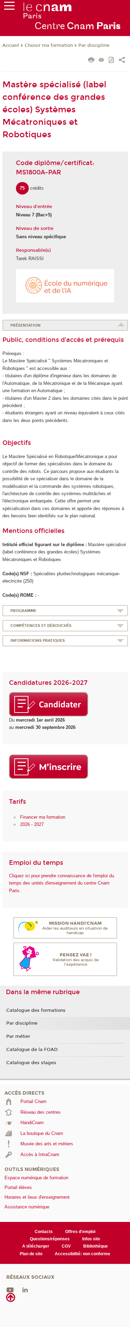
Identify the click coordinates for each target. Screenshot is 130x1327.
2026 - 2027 (32, 824)
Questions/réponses (50, 1238)
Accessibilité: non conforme (82, 1253)
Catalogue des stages (31, 1063)
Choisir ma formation (49, 45)
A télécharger (35, 1246)
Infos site (91, 1238)
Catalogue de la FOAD (32, 1049)
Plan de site (31, 1253)
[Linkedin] (25, 1289)
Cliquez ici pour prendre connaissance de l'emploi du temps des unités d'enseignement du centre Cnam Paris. (61, 883)
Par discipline (94, 45)
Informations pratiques (37, 640)
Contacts (44, 1231)
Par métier (18, 1036)
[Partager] (122, 60)
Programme (23, 611)
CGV (66, 1246)
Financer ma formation (42, 817)
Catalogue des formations (36, 1010)
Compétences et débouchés (40, 625)
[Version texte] (101, 60)
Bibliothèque (95, 1246)
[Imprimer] (91, 60)
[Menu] (9, 7)
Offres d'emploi (80, 1231)
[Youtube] (10, 1289)
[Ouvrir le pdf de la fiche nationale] (112, 60)
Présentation (25, 325)
